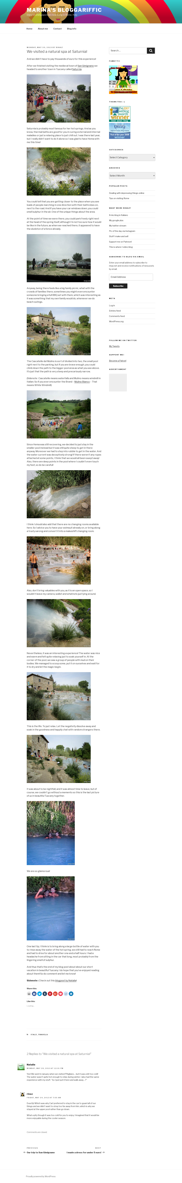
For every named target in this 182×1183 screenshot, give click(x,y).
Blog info (71, 28)
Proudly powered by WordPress (41, 1176)
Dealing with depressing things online (126, 193)
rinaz (59, 47)
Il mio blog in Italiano (118, 215)
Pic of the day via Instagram (122, 231)
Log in (112, 305)
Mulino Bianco (82, 381)
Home (29, 28)
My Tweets (114, 346)
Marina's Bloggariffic (64, 10)
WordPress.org (116, 321)
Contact (57, 28)
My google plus (116, 220)
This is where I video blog (121, 247)
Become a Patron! (117, 360)
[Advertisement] (118, 382)
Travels (43, 1035)
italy (34, 1035)
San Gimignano (86, 65)
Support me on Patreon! (120, 241)
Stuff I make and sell (118, 236)
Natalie (31, 1064)
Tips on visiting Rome (119, 198)
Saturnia (76, 69)
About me (43, 28)
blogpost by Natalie (65, 980)
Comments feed (117, 316)
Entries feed (115, 311)
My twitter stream (117, 225)
